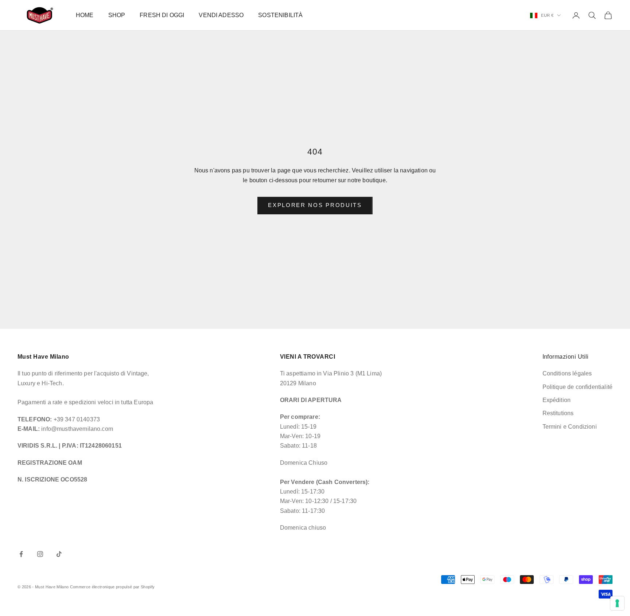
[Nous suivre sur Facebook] (21, 554)
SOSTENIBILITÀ (280, 15)
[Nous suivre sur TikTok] (59, 554)
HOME (85, 15)
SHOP (116, 15)
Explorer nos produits (315, 205)
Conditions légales (567, 373)
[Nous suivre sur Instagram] (40, 554)
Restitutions (558, 413)
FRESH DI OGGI (162, 15)
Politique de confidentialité (577, 387)
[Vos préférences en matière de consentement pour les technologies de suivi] (617, 603)
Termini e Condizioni (569, 427)
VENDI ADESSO (221, 15)
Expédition (556, 400)
